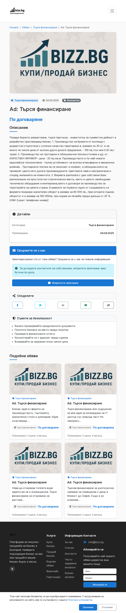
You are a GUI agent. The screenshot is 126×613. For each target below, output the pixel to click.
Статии (69, 547)
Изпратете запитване (65, 282)
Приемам (88, 607)
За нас (69, 542)
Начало (14, 27)
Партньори (53, 577)
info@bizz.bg (95, 542)
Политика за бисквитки (80, 600)
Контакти (71, 553)
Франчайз (52, 571)
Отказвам (107, 607)
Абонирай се (100, 584)
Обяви (26, 27)
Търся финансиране (45, 27)
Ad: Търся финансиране (29, 403)
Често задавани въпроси (71, 563)
